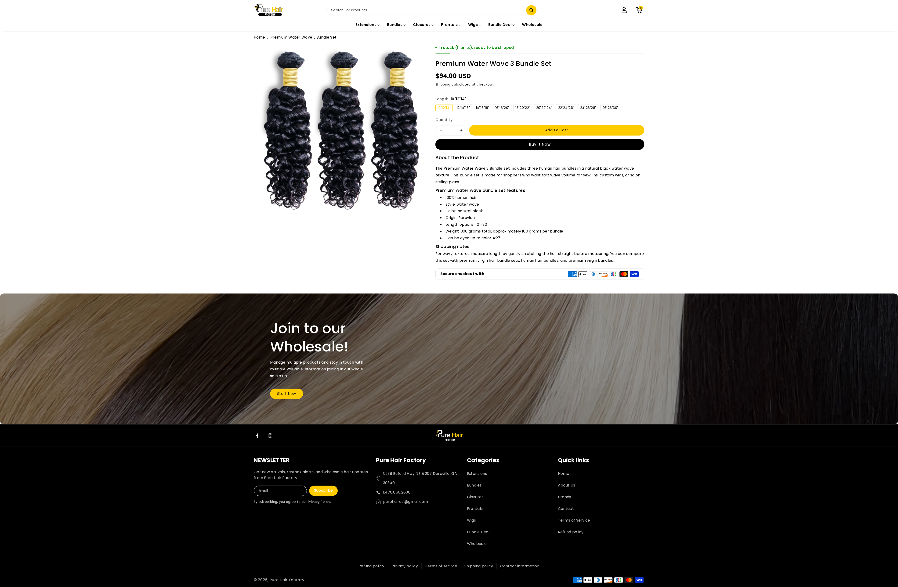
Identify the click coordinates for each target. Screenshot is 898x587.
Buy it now (540, 144)
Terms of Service (574, 520)
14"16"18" (484, 108)
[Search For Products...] (531, 10)
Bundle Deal (478, 532)
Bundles (474, 485)
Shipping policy (478, 566)
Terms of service (441, 566)
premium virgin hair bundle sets (489, 260)
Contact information (520, 566)
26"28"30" (611, 108)
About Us (566, 485)
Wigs (471, 520)
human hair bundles (539, 260)
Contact (566, 508)
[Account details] (624, 10)
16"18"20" (503, 108)
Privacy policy (404, 566)
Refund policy (571, 532)
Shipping (443, 84)
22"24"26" (567, 108)
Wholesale (477, 543)
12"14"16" (464, 108)
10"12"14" (445, 108)
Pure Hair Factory (401, 460)
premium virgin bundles (590, 260)
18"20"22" (523, 108)
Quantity (444, 119)
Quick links (573, 460)
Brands (564, 497)
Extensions (477, 473)
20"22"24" (545, 108)
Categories (483, 460)
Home (259, 37)
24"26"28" (589, 108)
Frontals (475, 508)
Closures (475, 497)
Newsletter (272, 460)
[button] (639, 10)
